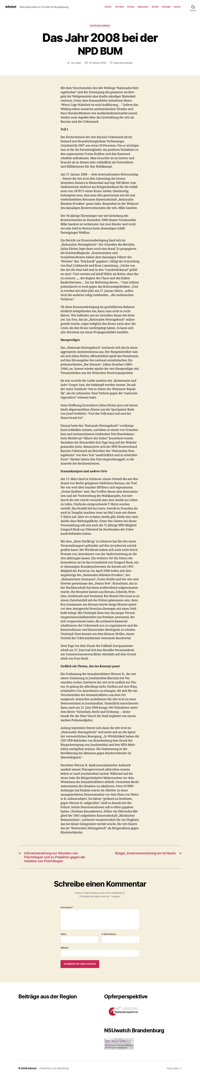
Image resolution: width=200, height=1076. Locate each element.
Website (64, 947)
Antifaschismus (100, 25)
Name (63, 934)
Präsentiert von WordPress (54, 1068)
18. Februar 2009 (97, 62)
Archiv (155, 6)
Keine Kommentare (123, 62)
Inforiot (10, 6)
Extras (130, 6)
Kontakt (166, 6)
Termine (119, 6)
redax (78, 62)
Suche (177, 6)
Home (108, 6)
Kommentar (67, 907)
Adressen (143, 6)
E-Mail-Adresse (108, 934)
